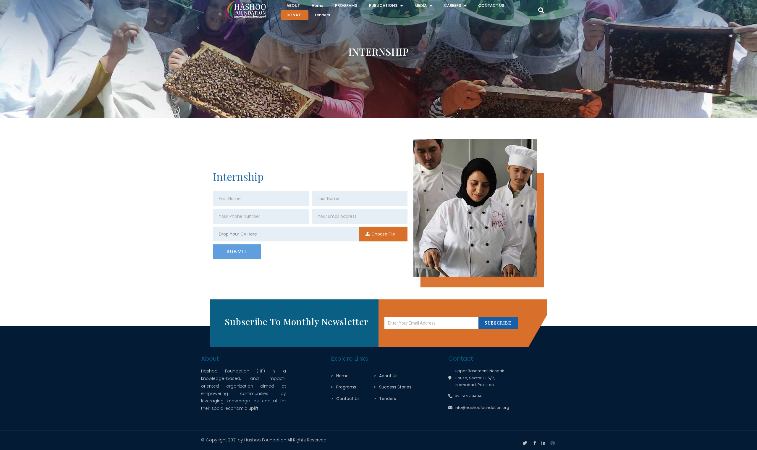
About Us (388, 376)
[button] (541, 10)
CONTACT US (491, 5)
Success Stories (395, 387)
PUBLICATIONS (383, 5)
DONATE (295, 15)
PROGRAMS (346, 5)
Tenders (322, 15)
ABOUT (293, 5)
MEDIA (421, 5)
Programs (346, 387)
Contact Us (348, 398)
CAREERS (452, 5)
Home (317, 5)
